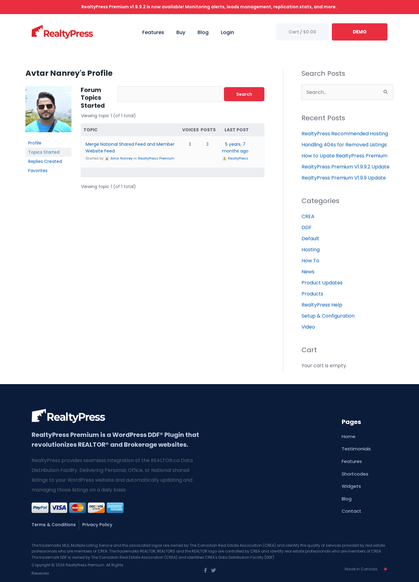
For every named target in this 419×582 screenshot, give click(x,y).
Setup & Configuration (328, 315)
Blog (347, 498)
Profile (34, 143)
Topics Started (44, 152)
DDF (307, 227)
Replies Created (45, 161)
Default (310, 238)
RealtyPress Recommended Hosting (345, 133)
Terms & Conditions (54, 525)
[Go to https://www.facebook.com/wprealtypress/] (205, 571)
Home (349, 436)
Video (308, 326)
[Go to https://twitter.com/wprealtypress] (213, 571)
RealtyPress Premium (156, 158)
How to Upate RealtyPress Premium (344, 155)
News (308, 271)
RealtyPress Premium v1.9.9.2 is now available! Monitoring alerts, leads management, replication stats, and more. (209, 7)
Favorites (38, 171)
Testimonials (356, 448)
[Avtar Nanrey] (48, 112)
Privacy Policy (97, 525)
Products (312, 293)
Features (352, 461)
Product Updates (322, 282)
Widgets (351, 486)
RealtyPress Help (322, 304)
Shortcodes (355, 474)
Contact (351, 511)
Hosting (311, 249)
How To (310, 260)
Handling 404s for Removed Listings (344, 144)
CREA (308, 216)
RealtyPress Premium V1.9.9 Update (344, 177)
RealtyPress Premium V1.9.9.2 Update (346, 166)
